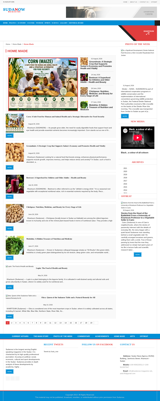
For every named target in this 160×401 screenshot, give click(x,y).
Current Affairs (20, 336)
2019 (125, 174)
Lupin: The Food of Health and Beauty (52, 268)
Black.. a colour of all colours (134, 153)
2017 (125, 181)
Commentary (84, 336)
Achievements (102, 336)
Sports (47, 23)
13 (61, 323)
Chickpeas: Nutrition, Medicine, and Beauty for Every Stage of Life (96, 93)
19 (91, 323)
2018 (125, 178)
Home (125, 2)
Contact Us (144, 2)
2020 (125, 171)
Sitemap (154, 2)
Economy (22, 23)
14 (66, 323)
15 (71, 323)
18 (86, 323)
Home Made (119, 336)
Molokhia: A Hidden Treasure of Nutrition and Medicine (96, 107)
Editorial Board (76, 23)
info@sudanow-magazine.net (140, 371)
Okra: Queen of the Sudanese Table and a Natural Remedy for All (68, 297)
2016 (125, 184)
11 (50, 323)
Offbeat (126, 196)
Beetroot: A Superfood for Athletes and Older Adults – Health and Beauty (95, 80)
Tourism (39, 23)
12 (55, 323)
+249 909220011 (136, 365)
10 (45, 323)
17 (81, 323)
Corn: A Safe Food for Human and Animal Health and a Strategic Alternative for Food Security (32, 105)
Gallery (64, 23)
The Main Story (41, 336)
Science (55, 23)
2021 (125, 168)
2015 (125, 187)
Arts (132, 336)
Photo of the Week (63, 336)
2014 (125, 190)
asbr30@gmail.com (127, 373)
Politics (12, 23)
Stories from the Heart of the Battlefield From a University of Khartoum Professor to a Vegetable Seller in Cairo (137, 216)
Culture (30, 23)
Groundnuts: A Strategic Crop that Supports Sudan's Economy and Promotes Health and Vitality (96, 65)
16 (76, 323)
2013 (125, 193)
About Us (133, 2)
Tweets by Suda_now (51, 351)
